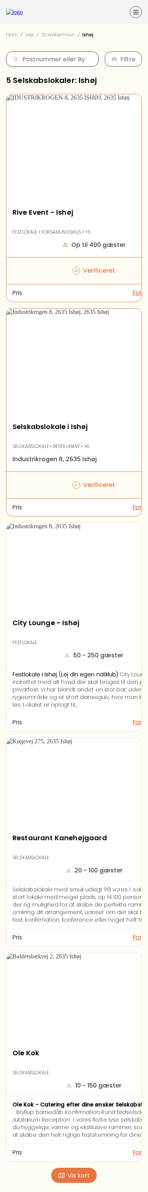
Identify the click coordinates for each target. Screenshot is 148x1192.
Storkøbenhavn (58, 34)
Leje (29, 34)
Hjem (12, 34)
